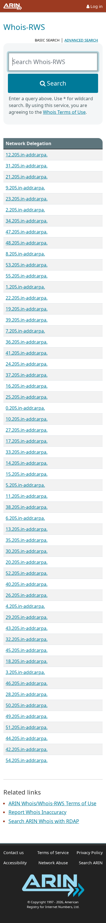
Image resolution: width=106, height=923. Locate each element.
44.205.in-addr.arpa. (26, 738)
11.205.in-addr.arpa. (26, 496)
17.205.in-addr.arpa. (26, 441)
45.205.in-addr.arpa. (26, 650)
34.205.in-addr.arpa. (26, 221)
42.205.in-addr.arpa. (26, 749)
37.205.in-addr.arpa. (26, 375)
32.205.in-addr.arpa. (26, 639)
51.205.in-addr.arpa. (26, 727)
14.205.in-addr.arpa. (26, 463)
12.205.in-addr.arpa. (26, 155)
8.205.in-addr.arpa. (25, 254)
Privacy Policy (90, 852)
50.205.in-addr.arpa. (26, 705)
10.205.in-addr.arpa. (26, 419)
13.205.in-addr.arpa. (26, 529)
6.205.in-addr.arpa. (25, 518)
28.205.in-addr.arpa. (26, 694)
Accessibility (15, 862)
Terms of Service (53, 852)
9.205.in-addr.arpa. (25, 188)
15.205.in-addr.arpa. (26, 474)
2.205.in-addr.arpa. (25, 210)
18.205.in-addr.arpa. (26, 661)
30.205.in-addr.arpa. (26, 551)
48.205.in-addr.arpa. (26, 243)
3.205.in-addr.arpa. (25, 672)
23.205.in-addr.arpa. (26, 199)
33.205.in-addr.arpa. (26, 452)
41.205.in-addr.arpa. (26, 353)
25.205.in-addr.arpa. (26, 397)
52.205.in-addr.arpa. (26, 573)
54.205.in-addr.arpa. (26, 760)
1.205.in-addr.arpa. (25, 287)
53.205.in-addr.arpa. (26, 265)
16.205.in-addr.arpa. (26, 386)
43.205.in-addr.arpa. (26, 628)
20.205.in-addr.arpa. (26, 562)
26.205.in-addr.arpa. (26, 595)
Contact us (13, 852)
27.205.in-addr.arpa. (26, 430)
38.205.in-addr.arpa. (26, 507)
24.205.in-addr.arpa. (26, 364)
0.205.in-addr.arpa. (25, 408)
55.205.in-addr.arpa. (26, 276)
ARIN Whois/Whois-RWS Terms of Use (52, 803)
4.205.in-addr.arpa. (25, 606)
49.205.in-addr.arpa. (26, 716)
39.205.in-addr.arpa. (26, 320)
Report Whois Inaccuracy (37, 812)
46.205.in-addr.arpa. (26, 683)
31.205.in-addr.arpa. (26, 166)
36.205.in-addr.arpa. (26, 342)
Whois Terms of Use (64, 112)
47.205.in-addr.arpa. (26, 232)
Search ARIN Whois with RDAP (43, 821)
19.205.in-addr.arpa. (26, 309)
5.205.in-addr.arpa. (25, 485)
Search (56, 83)
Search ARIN (91, 862)
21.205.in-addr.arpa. (26, 177)
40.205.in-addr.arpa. (26, 584)
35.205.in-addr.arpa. (26, 540)
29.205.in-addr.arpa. (26, 617)
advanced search (81, 40)
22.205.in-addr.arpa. (26, 298)
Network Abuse (53, 862)
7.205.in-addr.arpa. (25, 331)
